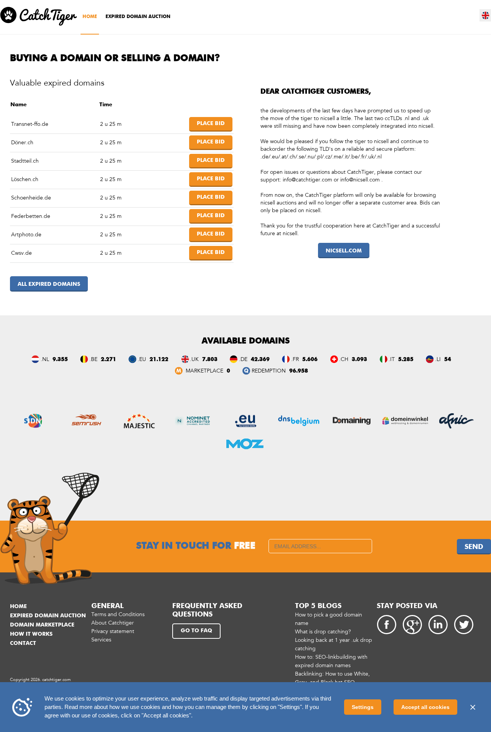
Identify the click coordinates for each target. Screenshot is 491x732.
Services (101, 639)
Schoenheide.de (31, 198)
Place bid (211, 123)
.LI (438, 359)
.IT (392, 359)
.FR (295, 359)
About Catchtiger (112, 623)
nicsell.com (344, 251)
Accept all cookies (425, 707)
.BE (93, 359)
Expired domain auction (137, 17)
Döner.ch (22, 142)
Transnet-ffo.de (29, 124)
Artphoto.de (26, 234)
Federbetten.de (30, 216)
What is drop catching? (323, 631)
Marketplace (203, 371)
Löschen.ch (24, 179)
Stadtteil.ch (25, 161)
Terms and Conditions (118, 614)
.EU (142, 359)
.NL (45, 359)
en (485, 15)
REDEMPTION (269, 371)
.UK (194, 359)
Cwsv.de (21, 253)
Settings (363, 707)
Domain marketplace (42, 625)
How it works (31, 634)
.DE (243, 359)
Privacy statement (112, 631)
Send (474, 547)
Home (89, 17)
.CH (343, 359)
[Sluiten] (472, 707)
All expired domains (49, 284)
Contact (23, 643)
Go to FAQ (196, 630)
